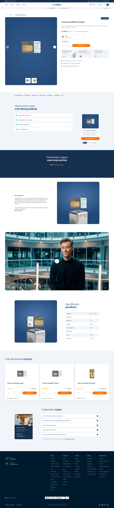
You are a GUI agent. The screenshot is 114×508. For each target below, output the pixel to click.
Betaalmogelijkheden (104, 466)
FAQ (62, 95)
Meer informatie (18, 210)
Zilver (52, 469)
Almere (76, 458)
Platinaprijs (89, 466)
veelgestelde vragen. (69, 439)
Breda (76, 463)
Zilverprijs (89, 463)
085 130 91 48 (106, 1)
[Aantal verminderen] (63, 45)
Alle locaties (78, 476)
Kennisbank (102, 476)
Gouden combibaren (55, 466)
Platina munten (54, 484)
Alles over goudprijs (91, 469)
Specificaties (49, 95)
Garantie (101, 469)
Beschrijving (34, 95)
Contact (101, 458)
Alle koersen (90, 458)
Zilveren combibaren (55, 476)
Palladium (53, 487)
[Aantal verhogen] (70, 45)
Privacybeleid (19, 504)
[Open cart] (108, 5)
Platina (52, 479)
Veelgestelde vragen (104, 461)
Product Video (42, 95)
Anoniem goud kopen (104, 471)
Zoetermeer (78, 474)
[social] (100, 505)
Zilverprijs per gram (91, 474)
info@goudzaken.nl (14, 464)
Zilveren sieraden (67, 476)
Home (6, 14)
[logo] (57, 5)
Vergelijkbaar (57, 95)
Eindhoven (77, 469)
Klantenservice (92, 4)
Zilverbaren (53, 471)
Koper (52, 489)
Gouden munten (54, 463)
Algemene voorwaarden (10, 504)
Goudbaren (11, 14)
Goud (52, 458)
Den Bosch (77, 466)
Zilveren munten (54, 474)
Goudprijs (89, 461)
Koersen (24, 4)
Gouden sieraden (67, 466)
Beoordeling (27, 95)
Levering (101, 463)
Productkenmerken (19, 95)
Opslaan (11, 4)
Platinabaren (54, 482)
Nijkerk (76, 471)
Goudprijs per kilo (91, 471)
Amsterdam (77, 461)
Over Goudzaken (103, 474)
